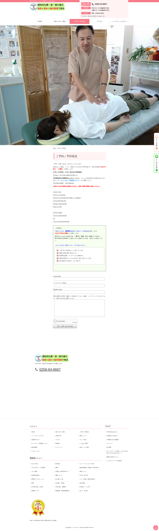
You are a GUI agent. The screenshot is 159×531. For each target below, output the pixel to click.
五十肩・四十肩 (84, 475)
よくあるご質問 (84, 443)
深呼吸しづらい (35, 490)
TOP (54, 148)
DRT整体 (109, 447)
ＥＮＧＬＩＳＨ (35, 451)
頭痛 (32, 483)
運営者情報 (34, 447)
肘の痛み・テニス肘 (85, 486)
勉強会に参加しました (112, 457)
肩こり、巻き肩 (84, 490)
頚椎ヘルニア (83, 471)
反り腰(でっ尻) (59, 479)
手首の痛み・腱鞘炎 (60, 486)
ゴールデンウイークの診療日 (114, 460)
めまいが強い (34, 463)
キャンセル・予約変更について (70, 180)
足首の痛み (82, 483)
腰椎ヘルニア (58, 475)
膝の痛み (57, 463)
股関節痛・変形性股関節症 (62, 490)
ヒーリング (109, 443)
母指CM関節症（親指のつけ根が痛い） (90, 467)
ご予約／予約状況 (79, 21)
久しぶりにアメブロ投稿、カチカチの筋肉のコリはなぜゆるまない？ (117, 452)
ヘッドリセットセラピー (119, 21)
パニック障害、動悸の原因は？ (88, 479)
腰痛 (56, 467)
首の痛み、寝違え (60, 483)
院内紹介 (57, 443)
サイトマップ (58, 447)
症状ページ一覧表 (84, 447)
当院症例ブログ (35, 439)
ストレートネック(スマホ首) (87, 463)
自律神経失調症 (35, 475)
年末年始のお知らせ (112, 432)
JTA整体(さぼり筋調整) (113, 439)
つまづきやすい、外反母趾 (38, 467)
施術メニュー (83, 435)
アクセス (99, 21)
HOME (40, 21)
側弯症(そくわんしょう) (37, 479)
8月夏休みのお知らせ (112, 435)
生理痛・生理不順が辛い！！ (62, 471)
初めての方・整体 (59, 21)
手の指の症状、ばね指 (37, 486)
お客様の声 (58, 435)
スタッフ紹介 (83, 439)
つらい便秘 (34, 471)
